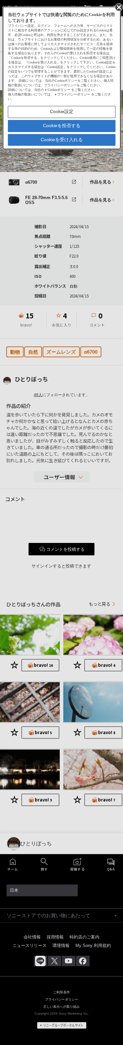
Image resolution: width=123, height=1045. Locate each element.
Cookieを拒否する (61, 125)
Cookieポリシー (59, 90)
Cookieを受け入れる (62, 139)
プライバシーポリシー (73, 94)
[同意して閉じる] (118, 6)
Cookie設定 (61, 111)
